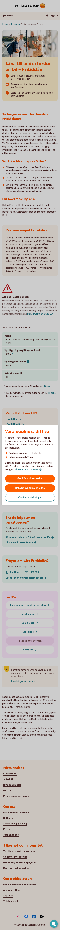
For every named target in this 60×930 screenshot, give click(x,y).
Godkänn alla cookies (30, 478)
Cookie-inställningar (30, 497)
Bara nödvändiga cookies (30, 488)
